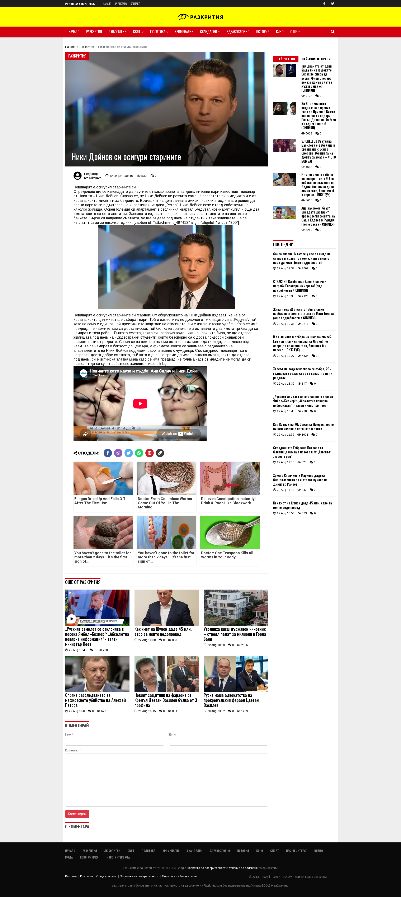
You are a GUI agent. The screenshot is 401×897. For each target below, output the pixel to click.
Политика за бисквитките (179, 876)
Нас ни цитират (296, 850)
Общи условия (106, 876)
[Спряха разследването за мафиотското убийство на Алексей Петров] (97, 691)
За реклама (120, 3)
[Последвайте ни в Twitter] (333, 3)
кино (280, 31)
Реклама (71, 876)
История (262, 31)
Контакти (86, 876)
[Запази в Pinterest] (149, 453)
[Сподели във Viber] (118, 453)
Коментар (73, 750)
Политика (157, 31)
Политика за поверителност (206, 868)
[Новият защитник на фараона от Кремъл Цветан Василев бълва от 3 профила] (167, 691)
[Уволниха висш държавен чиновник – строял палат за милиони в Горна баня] (236, 625)
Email (172, 734)
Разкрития (94, 31)
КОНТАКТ (135, 3)
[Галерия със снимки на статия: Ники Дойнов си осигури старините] (166, 109)
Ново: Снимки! (89, 857)
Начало (107, 3)
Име (69, 734)
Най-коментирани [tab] (316, 59)
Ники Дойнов (107, 196)
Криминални (184, 31)
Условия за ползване (244, 868)
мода (69, 857)
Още (293, 31)
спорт (274, 850)
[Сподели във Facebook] (108, 453)
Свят (137, 31)
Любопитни (117, 31)
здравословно (238, 31)
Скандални (208, 31)
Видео (318, 850)
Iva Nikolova (92, 177)
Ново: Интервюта (118, 857)
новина (218, 209)
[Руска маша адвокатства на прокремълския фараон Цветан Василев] (236, 691)
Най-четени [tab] (286, 59)
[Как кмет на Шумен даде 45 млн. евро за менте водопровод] (167, 625)
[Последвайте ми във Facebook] (324, 3)
